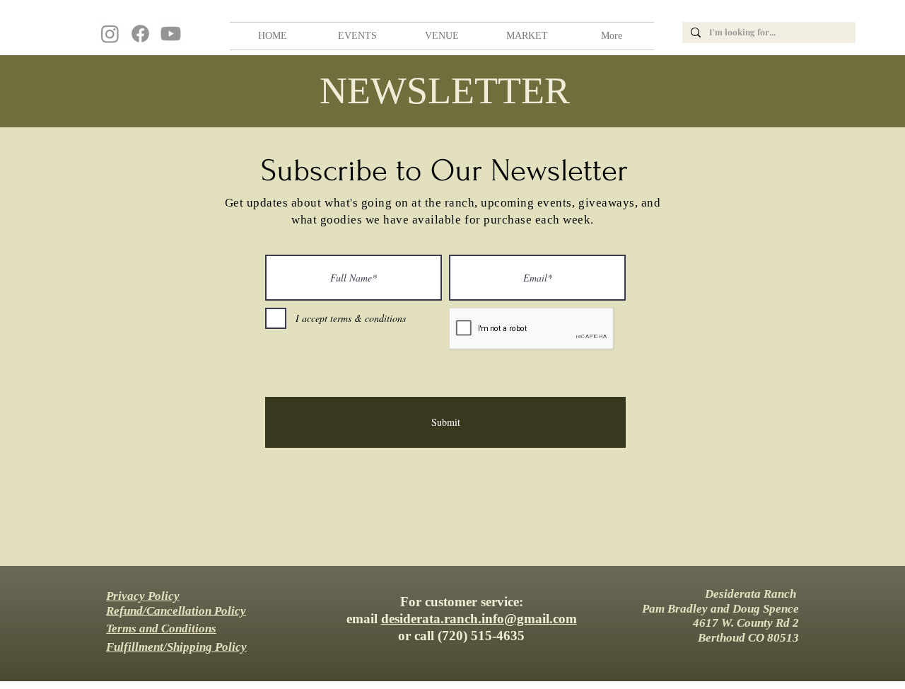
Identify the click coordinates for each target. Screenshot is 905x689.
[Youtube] (170, 33)
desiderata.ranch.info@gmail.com (479, 618)
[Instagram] (110, 33)
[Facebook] (140, 33)
